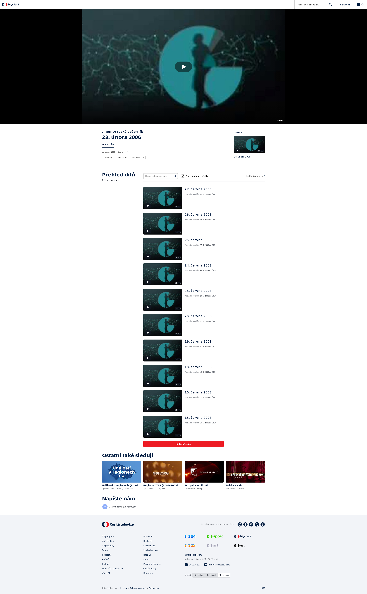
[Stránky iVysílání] (242, 537)
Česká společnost (137, 157)
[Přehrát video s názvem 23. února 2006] (183, 67)
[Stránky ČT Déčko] (190, 546)
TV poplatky (108, 545)
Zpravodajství (109, 157)
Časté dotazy (149, 568)
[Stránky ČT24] (190, 537)
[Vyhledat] (175, 176)
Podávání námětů (152, 563)
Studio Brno (149, 545)
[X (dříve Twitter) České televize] (257, 524)
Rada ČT (147, 554)
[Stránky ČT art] (212, 546)
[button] (183, 66)
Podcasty (106, 554)
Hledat (331, 5)
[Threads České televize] (262, 524)
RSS (263, 588)
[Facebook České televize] (245, 524)
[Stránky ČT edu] (239, 546)
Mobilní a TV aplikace (112, 568)
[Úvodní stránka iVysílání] (13, 4)
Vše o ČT (106, 573)
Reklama (147, 540)
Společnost (122, 157)
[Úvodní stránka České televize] (118, 524)
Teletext (106, 550)
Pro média (148, 536)
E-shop (105, 563)
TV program (108, 536)
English (123, 588)
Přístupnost (154, 588)
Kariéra (147, 559)
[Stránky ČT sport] (215, 537)
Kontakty (148, 573)
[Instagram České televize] (239, 524)
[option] (199, 575)
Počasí (105, 559)
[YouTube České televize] (251, 524)
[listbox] (211, 575)
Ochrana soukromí (138, 588)
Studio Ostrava (150, 550)
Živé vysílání (108, 540)
